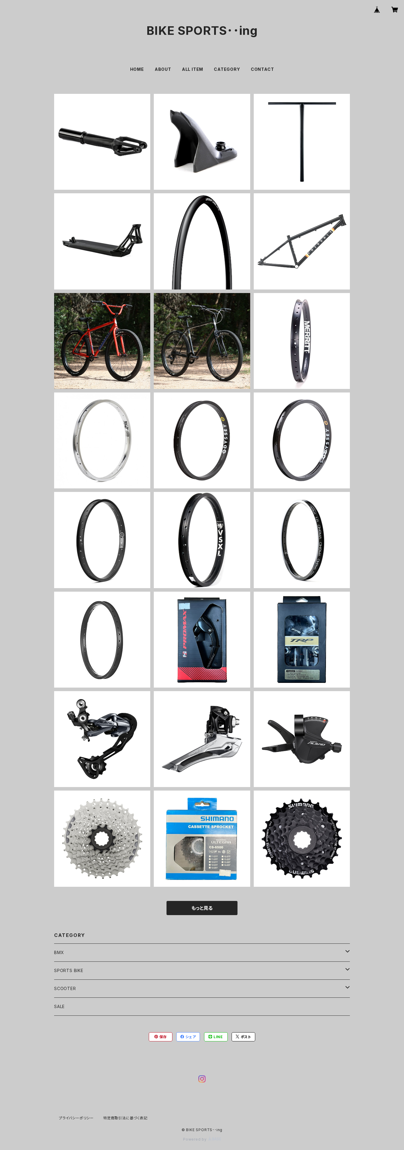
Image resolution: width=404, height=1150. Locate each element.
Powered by (195, 1139)
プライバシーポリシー (76, 1118)
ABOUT (163, 69)
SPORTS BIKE (68, 970)
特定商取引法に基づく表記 (125, 1118)
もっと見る (202, 908)
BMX (59, 952)
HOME (137, 69)
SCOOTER (65, 988)
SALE (59, 1006)
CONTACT (262, 69)
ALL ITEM (192, 69)
